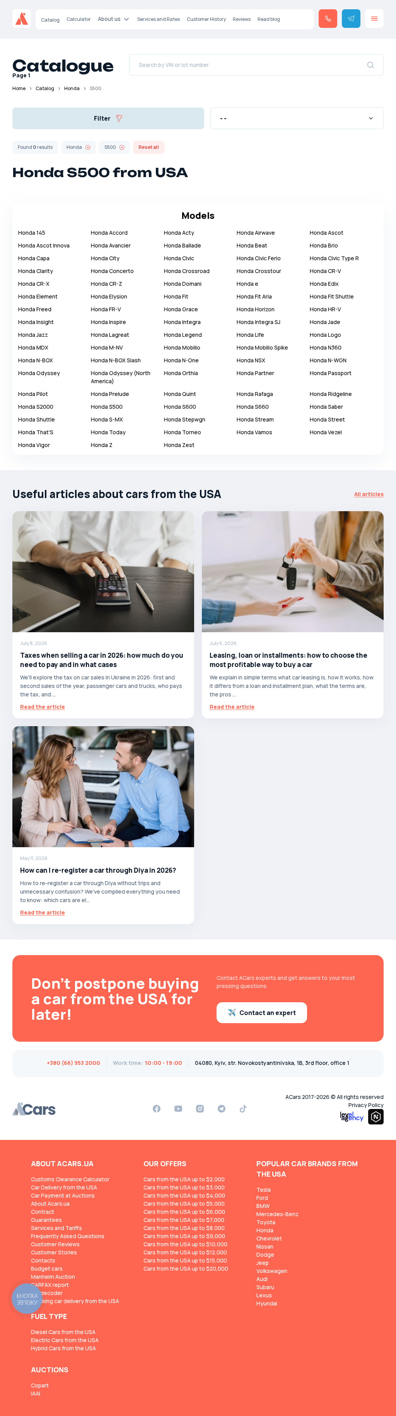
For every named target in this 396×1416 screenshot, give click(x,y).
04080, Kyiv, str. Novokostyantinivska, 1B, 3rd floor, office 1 (272, 1062)
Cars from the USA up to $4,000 (184, 1195)
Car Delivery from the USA (64, 1187)
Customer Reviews (55, 1244)
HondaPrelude (110, 394)
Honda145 (31, 232)
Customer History (206, 19)
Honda (72, 88)
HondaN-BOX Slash (116, 360)
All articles (369, 494)
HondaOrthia (181, 373)
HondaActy (179, 232)
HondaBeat (252, 245)
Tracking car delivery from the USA (75, 1301)
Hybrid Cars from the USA (63, 1348)
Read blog (269, 19)
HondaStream (255, 419)
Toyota (265, 1222)
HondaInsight (36, 322)
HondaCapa (34, 258)
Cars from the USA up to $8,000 (184, 1228)
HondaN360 (325, 347)
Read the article (42, 706)
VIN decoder (47, 1293)
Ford (262, 1197)
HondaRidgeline (331, 394)
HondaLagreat (110, 334)
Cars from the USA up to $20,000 (185, 1268)
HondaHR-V (325, 309)
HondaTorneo (182, 432)
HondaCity (105, 258)
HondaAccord (109, 232)
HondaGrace (181, 309)
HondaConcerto (112, 271)
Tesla (263, 1189)
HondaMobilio (182, 347)
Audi (262, 1279)
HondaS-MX (107, 419)
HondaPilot (33, 394)
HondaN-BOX (35, 360)
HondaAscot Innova (44, 245)
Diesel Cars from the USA (63, 1332)
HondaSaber (326, 406)
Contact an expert (267, 1012)
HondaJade (325, 322)
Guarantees (46, 1219)
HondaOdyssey (39, 373)
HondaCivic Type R (334, 258)
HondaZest (179, 445)
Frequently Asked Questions (67, 1236)
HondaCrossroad (187, 271)
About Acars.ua (50, 1203)
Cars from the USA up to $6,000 (184, 1211)
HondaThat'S (35, 432)
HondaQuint (180, 394)
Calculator (79, 19)
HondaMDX (33, 347)
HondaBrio (324, 245)
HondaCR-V (325, 271)
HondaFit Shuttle (332, 296)
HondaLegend (183, 334)
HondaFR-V (106, 309)
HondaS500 (107, 406)
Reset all (148, 147)
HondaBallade (182, 245)
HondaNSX (251, 360)
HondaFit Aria (254, 296)
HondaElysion (109, 296)
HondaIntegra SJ (258, 322)
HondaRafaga (255, 394)
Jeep (262, 1262)
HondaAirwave (256, 232)
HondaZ (102, 445)
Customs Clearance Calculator (70, 1179)
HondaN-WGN (328, 360)
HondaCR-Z (106, 283)
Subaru (265, 1287)
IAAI (35, 1393)
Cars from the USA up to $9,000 (184, 1236)
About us (109, 18)
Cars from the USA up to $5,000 (184, 1203)
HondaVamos (254, 432)
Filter (102, 118)
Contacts (43, 1260)
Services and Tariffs (56, 1228)
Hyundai (266, 1303)
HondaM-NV (107, 347)
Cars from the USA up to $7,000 (183, 1219)
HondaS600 (180, 406)
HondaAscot (326, 232)
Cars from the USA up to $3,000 (184, 1187)
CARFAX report (50, 1284)
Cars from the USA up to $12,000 (185, 1252)
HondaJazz (33, 334)
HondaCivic (179, 258)
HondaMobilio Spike (262, 347)
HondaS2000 (35, 406)
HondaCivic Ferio (259, 258)
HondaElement (38, 296)
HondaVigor (34, 445)
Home (19, 88)
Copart (40, 1385)
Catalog (50, 20)
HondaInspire (108, 322)
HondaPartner (255, 373)
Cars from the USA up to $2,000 (184, 1179)
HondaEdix (324, 283)
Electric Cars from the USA (65, 1340)
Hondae (247, 283)
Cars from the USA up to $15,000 (185, 1260)
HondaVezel (326, 432)
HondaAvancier (111, 245)
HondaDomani (182, 283)
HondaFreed (34, 309)
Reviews (242, 19)
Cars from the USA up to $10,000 (185, 1244)
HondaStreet (327, 419)
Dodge (265, 1254)
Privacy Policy (366, 1105)
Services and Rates (158, 19)
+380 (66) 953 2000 (73, 1062)
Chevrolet (269, 1238)
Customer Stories (54, 1252)
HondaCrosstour (259, 271)
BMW (263, 1206)
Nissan (264, 1246)
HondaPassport (331, 373)
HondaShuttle (36, 419)
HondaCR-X (34, 283)
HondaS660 (253, 406)
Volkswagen (271, 1270)
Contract (42, 1211)
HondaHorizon (256, 309)
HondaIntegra (182, 322)
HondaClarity (35, 271)
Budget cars (47, 1268)
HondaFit (176, 296)
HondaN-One (181, 360)
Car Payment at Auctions (63, 1195)
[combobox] (297, 118)
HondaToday (108, 432)
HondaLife (250, 334)
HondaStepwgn (184, 419)
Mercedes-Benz (277, 1214)
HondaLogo (325, 334)
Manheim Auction (53, 1276)
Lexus (264, 1295)
